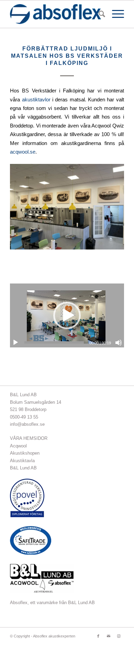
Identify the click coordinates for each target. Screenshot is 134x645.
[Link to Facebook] (98, 636)
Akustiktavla (22, 460)
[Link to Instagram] (119, 636)
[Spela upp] (15, 342)
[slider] (54, 342)
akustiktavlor (36, 99)
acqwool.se (22, 152)
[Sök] (98, 14)
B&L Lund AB (23, 467)
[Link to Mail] (108, 636)
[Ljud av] (118, 342)
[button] (67, 315)
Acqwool (18, 445)
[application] (67, 315)
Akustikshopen (25, 453)
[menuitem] (98, 14)
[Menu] (114, 14)
